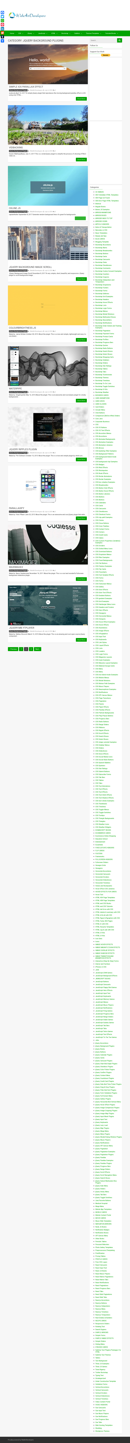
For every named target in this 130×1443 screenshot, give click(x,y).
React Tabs (99, 1291)
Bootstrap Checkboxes (103, 265)
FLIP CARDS (99, 851)
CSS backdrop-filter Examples (106, 451)
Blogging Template (102, 242)
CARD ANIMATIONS (102, 398)
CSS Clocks (99, 520)
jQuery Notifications (102, 1143)
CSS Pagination (100, 701)
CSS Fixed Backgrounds (103, 560)
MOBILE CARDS (101, 1212)
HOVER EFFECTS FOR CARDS (106, 892)
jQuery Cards (99, 1058)
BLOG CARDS (100, 239)
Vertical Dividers (101, 1393)
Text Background (101, 1361)
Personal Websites (102, 1244)
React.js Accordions (102, 1300)
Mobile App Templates (103, 1209)
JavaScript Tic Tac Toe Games (106, 1037)
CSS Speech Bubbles (102, 763)
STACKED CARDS (101, 1347)
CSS (19, 33)
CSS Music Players (102, 686)
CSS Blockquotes (101, 470)
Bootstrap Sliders (101, 363)
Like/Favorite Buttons (103, 1200)
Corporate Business (102, 422)
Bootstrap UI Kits (101, 389)
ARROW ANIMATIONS (103, 212)
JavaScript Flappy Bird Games (106, 987)
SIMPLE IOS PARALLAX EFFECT (26, 86)
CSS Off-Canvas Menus (103, 695)
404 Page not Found (102, 198)
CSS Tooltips (100, 815)
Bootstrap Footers (101, 288)
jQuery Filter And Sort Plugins (105, 1090)
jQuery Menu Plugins (102, 1134)
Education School (101, 839)
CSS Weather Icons (102, 824)
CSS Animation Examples (104, 442)
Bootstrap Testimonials (103, 375)
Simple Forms (100, 1335)
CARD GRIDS (100, 401)
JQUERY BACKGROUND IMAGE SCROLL (30, 267)
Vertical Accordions (102, 1387)
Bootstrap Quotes (101, 345)
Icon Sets (98, 939)
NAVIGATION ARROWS (103, 1224)
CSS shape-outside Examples (106, 742)
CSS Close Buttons (102, 523)
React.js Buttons (101, 1303)
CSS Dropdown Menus (103, 554)
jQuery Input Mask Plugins (104, 1116)
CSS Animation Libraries (104, 445)
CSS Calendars (100, 503)
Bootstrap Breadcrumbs (103, 251)
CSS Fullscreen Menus (103, 584)
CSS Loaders (100, 651)
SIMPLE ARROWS (101, 1332)
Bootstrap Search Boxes (104, 351)
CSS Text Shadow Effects (104, 798)
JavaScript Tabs (101, 1028)
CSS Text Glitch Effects (103, 795)
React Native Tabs (101, 1280)
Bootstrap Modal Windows (104, 314)
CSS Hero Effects (101, 610)
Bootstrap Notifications (103, 323)
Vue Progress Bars (102, 1419)
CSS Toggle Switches (103, 812)
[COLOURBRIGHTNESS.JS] (48, 305)
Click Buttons (100, 413)
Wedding (98, 1428)
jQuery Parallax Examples (104, 1160)
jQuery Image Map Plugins (104, 1113)
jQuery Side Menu (101, 1186)
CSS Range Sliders (102, 724)
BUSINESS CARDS (102, 395)
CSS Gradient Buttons (103, 595)
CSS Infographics (101, 634)
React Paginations (101, 1285)
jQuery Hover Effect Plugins (105, 1105)
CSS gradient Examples (103, 598)
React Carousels (101, 1265)
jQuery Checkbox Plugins (104, 1067)
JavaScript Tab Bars (102, 1026)
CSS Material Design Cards (105, 666)
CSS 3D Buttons (101, 427)
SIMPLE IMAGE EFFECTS (104, 1338)
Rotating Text (100, 1327)
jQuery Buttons (100, 1052)
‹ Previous (13, 649)
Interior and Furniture (102, 964)
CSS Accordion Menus (103, 433)
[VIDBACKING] (48, 125)
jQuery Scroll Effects (102, 1172)
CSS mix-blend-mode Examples (106, 675)
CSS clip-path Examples (103, 517)
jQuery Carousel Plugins (103, 1061)
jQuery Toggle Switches (103, 1198)
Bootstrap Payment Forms (104, 334)
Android (98, 204)
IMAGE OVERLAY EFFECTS (104, 950)
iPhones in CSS (100, 967)
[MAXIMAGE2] (48, 544)
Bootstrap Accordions (103, 245)
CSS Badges (99, 465)
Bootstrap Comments (102, 268)
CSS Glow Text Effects (103, 593)
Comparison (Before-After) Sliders (107, 416)
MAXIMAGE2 (16, 567)
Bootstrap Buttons (101, 254)
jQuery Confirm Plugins (103, 1072)
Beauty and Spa (100, 236)
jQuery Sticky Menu (102, 1192)
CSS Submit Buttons (102, 771)
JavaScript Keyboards (103, 996)
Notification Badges (102, 1230)
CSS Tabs (98, 783)
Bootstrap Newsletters (103, 320)
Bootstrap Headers (102, 299)
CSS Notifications (101, 692)
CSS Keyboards (101, 639)
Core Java (98, 419)
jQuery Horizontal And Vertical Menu (108, 1102)
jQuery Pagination (101, 1149)
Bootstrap (65, 33)
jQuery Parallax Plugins (103, 1163)
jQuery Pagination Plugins (104, 1155)
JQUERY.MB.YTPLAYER (21, 627)
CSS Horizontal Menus (103, 616)
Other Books (99, 1239)
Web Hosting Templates (104, 1425)
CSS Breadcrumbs (101, 485)
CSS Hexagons (100, 613)
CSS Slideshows (101, 751)
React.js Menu (100, 1309)
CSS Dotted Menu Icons (103, 549)
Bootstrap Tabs (100, 372)
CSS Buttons (99, 497)
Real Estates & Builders (103, 1318)
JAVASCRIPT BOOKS (102, 979)
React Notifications (102, 1283)
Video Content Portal (102, 1402)
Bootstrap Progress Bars (104, 342)
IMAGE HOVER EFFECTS (104, 944)
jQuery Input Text (101, 1119)
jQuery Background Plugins (18, 90)
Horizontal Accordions (103, 871)
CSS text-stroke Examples (104, 801)
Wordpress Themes (102, 1431)
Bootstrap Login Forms (103, 308)
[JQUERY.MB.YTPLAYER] (48, 605)
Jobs (97, 1040)
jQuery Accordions (101, 1043)
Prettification (100, 1253)
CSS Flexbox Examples (103, 566)
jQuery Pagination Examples (105, 1152)
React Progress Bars (102, 1288)
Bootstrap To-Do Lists (103, 383)
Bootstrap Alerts (101, 248)
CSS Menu (99, 669)
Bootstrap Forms (101, 291)
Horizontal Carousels (102, 874)
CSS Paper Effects (102, 707)
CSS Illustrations (101, 628)
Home (12, 33)
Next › (37, 649)
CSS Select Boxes (101, 739)
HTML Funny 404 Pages (104, 921)
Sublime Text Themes (103, 1355)
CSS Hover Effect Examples (105, 622)
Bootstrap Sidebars (102, 360)
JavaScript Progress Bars (104, 1014)
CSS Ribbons (100, 727)
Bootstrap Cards (101, 256)
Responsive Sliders (102, 1324)
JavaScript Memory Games (105, 999)
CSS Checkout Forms (102, 514)
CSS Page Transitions (103, 698)
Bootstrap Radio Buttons (104, 348)
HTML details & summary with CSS (107, 912)
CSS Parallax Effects (102, 710)
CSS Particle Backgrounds (104, 713)
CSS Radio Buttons (102, 722)
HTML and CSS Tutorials (104, 906)
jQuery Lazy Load (101, 1125)
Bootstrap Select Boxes (103, 354)
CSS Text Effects (101, 789)
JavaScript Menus (101, 1002)
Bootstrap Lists (100, 305)
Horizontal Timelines (102, 883)
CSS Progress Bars (102, 719)
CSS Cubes (99, 538)
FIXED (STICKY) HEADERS (104, 848)
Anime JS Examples (102, 210)
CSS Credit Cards (101, 535)
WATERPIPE (15, 388)
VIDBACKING (16, 147)
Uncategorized (100, 1378)
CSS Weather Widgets (103, 827)
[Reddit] (2, 33)
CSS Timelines (100, 807)
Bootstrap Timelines (102, 381)
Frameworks (99, 856)
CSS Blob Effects (101, 467)
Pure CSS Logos (101, 1262)
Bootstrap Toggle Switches (105, 386)
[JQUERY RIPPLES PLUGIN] (48, 427)
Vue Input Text (100, 1411)
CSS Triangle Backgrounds (104, 818)
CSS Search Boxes (102, 736)
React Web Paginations (103, 1294)
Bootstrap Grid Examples (104, 296)
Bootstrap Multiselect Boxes (105, 317)
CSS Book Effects (101, 473)
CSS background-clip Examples (106, 462)
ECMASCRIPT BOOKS (103, 830)
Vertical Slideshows (102, 1396)
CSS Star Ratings (101, 768)
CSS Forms (99, 578)
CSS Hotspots (100, 619)
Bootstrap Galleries (102, 294)
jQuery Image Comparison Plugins (107, 1108)
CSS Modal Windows (102, 681)
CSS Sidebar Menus (102, 745)
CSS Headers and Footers (104, 607)
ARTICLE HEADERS (102, 224)
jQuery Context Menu (102, 1075)
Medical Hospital (101, 1203)
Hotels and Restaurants (103, 886)
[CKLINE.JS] (48, 186)
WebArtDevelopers (36, 90)
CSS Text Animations (102, 786)
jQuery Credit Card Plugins (104, 1081)
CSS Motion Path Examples (105, 683)
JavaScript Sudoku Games (104, 1023)
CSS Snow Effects (101, 754)
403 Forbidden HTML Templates (106, 195)
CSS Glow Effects (101, 590)
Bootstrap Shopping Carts (104, 357)
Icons (97, 941)
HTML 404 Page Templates (105, 898)
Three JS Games (101, 1367)
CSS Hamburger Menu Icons (105, 604)
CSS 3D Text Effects (102, 430)
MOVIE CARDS (100, 1218)
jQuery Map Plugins (102, 1128)
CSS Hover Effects (102, 625)
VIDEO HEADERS (101, 1405)
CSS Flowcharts (101, 572)
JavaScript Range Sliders (104, 1017)
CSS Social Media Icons (103, 757)
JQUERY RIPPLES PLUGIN (23, 449)
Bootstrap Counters (102, 274)
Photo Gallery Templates (104, 1247)
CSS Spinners (100, 766)
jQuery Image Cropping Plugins (106, 1111)
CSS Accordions (101, 436)
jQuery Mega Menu (102, 1131)
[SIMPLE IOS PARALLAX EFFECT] (48, 64)
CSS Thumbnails (101, 804)
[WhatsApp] (2, 21)
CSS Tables (99, 780)
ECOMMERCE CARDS (103, 833)
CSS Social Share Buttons (104, 760)
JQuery (29, 33)
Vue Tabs (98, 1422)
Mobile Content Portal (103, 1215)
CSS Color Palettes (102, 526)
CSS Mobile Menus (102, 678)
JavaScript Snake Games (104, 1020)
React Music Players (102, 1274)
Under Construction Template (105, 1381)
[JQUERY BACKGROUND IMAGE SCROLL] (48, 244)
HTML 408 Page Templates (105, 900)
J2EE (97, 970)
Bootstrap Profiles (101, 339)
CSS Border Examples (103, 479)
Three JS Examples (102, 1364)
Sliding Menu (100, 1344)
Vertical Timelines (101, 1399)
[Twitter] (2, 17)
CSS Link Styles (101, 642)
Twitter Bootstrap (101, 1372)
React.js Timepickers (102, 1315)
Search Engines (100, 1329)
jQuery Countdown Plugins (104, 1078)
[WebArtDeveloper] (27, 18)
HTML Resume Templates (104, 927)
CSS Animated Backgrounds (105, 439)
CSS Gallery (99, 587)
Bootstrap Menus (101, 311)
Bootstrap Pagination (102, 331)
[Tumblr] (2, 37)
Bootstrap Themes (102, 378)
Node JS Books (101, 1227)
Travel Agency (100, 1370)
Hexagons (99, 868)
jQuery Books (100, 1049)
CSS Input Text (100, 637)
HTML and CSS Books (103, 903)
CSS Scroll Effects (102, 733)
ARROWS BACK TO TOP (103, 218)
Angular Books (100, 207)
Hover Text (99, 895)
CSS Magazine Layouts (103, 657)
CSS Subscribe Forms (103, 774)
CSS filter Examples (102, 557)
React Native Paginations (104, 1277)
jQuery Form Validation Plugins (106, 1093)
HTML (53, 33)
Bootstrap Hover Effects (104, 302)
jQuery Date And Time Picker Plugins (108, 1084)
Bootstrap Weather (102, 392)
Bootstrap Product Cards (104, 337)
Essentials (99, 845)
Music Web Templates (103, 1221)
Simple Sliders (100, 1341)
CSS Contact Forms (102, 529)
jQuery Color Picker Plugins (105, 1069)
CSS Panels (99, 704)
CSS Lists (98, 648)
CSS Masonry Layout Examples (106, 663)
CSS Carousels (100, 509)
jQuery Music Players (102, 1140)
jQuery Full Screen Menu (104, 1096)
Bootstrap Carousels (102, 259)
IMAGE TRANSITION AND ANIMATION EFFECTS (104, 957)
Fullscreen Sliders (101, 862)
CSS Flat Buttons (101, 563)
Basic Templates (101, 233)
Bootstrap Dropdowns (103, 285)
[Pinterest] (2, 25)
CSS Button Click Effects (104, 488)
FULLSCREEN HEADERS (104, 859)
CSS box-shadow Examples (105, 482)
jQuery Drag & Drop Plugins (105, 1087)
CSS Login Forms (101, 654)
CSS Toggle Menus (102, 810)
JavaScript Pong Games (103, 1011)
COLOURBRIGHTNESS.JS (22, 327)
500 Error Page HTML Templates (107, 201)
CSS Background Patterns (104, 454)
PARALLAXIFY (16, 508)
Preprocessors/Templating (105, 1250)
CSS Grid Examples (102, 601)
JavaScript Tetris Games (104, 1031)
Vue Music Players (102, 1413)
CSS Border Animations (103, 476)
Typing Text (99, 1375)
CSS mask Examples (102, 660)
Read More (81, 99)
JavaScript (41, 33)
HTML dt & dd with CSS (103, 915)
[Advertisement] (84, 15)
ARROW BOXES (100, 215)
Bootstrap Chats (101, 262)
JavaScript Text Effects (103, 1034)
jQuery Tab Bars (100, 1195)
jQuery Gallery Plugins (103, 1099)
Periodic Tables (101, 1241)
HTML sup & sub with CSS (104, 930)
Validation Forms (101, 1384)
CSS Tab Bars (100, 777)
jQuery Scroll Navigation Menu (106, 1175)
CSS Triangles (100, 821)
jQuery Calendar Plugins (103, 1055)
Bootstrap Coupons (102, 277)
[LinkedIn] (2, 29)
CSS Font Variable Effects (104, 575)
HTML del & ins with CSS (104, 909)
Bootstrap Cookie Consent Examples (108, 271)
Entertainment (100, 842)
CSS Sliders (99, 748)
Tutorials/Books (110, 33)
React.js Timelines (101, 1312)
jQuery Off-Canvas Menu (104, 1146)
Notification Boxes (101, 1233)
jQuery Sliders (100, 1189)
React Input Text (101, 1268)
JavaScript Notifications (103, 1008)
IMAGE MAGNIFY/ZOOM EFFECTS (107, 947)
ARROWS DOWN (101, 221)
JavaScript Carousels (102, 984)
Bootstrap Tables (101, 369)
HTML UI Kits (100, 933)
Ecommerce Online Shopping (105, 836)
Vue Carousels (100, 1408)
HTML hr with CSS (101, 924)
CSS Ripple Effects (102, 730)
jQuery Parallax (100, 1157)
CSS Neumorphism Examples (105, 689)
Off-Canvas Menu (101, 1236)
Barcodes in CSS (101, 230)
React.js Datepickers (102, 1306)
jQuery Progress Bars (103, 1166)
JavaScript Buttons (102, 982)
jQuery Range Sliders (102, 1169)
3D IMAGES (99, 192)
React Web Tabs (101, 1297)
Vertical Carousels (101, 1390)
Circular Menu (100, 410)
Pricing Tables (100, 1256)
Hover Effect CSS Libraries (105, 889)
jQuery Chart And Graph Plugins (106, 1064)
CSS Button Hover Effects (104, 491)
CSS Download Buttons (103, 551)
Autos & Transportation (103, 227)
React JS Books (101, 1271)
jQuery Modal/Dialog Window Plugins (108, 1137)
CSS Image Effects (102, 631)
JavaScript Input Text (102, 993)
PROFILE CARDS (101, 1259)
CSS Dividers (100, 546)
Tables (97, 1358)
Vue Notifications (101, 1416)
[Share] (2, 41)
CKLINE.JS (15, 208)
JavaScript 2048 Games (103, 973)
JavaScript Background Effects (106, 976)
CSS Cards (99, 506)
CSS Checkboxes (101, 511)
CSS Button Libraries (102, 494)
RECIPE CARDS (100, 1321)
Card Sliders (99, 407)
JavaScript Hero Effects (103, 990)
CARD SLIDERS (100, 404)
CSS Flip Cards (100, 569)
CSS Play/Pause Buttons (104, 716)
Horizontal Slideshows (103, 880)
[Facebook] (2, 13)
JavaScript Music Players (104, 1005)
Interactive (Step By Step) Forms (107, 961)
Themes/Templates (92, 33)
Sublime (77, 33)
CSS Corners (99, 532)
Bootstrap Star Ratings (103, 366)
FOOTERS (98, 854)
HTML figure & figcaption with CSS (107, 918)
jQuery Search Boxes (102, 1178)
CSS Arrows (99, 448)
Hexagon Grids (100, 865)
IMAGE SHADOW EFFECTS (104, 953)
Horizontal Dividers (102, 877)
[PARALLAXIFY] (48, 486)
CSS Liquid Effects (102, 645)
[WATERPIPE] (48, 366)
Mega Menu (99, 1206)
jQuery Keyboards (101, 1122)
